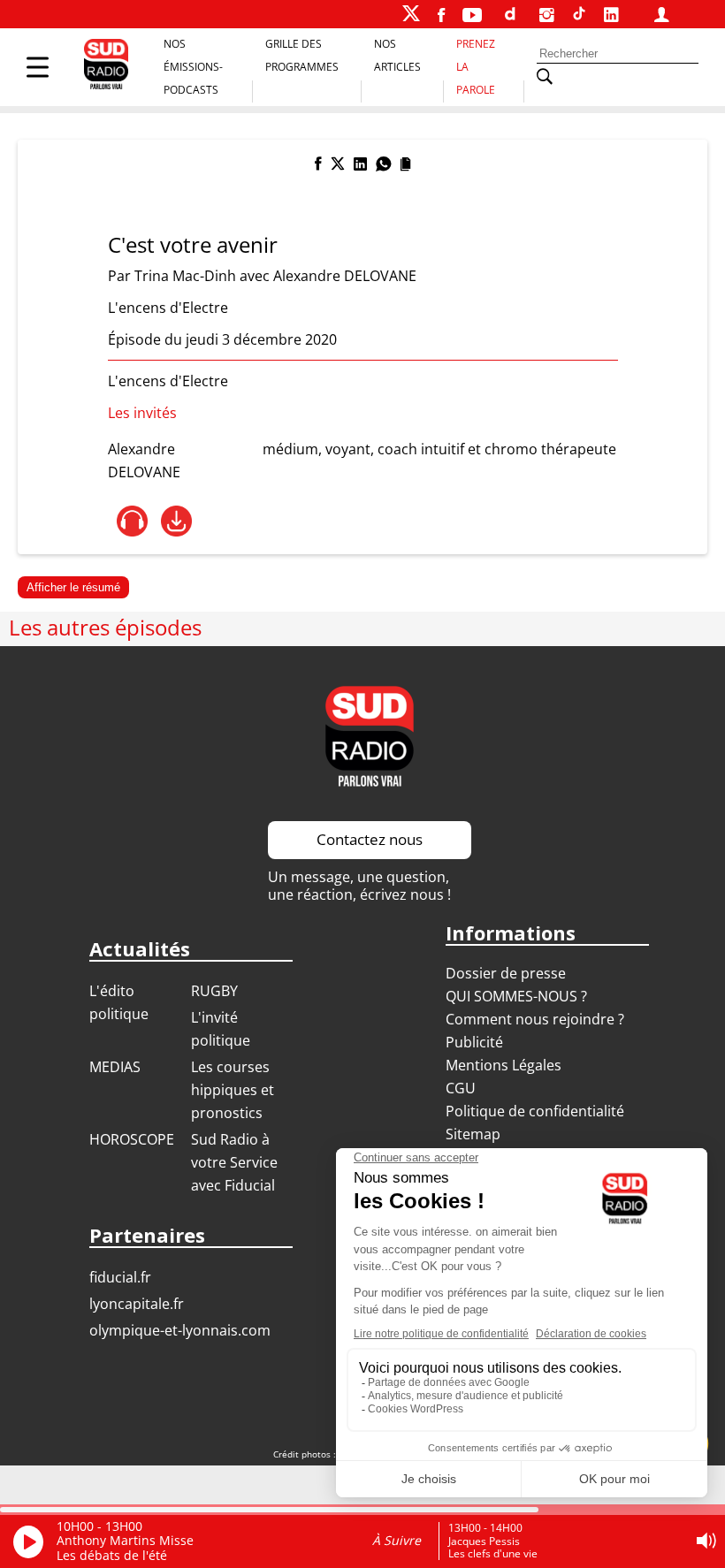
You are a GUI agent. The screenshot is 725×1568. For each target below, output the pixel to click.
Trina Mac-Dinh (185, 275)
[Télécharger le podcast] (176, 521)
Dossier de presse (506, 973)
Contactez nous (370, 839)
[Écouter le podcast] (132, 521)
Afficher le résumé (73, 587)
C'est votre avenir (193, 244)
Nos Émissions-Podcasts (193, 66)
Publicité (474, 1042)
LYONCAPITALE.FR (136, 1303)
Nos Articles (397, 55)
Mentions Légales (503, 1065)
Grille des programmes (302, 55)
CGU (461, 1088)
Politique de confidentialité (535, 1111)
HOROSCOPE (131, 1139)
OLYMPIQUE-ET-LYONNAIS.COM (180, 1330)
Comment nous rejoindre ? (537, 1019)
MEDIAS (115, 1067)
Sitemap (473, 1134)
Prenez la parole (475, 66)
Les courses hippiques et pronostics (232, 1090)
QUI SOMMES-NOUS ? (516, 996)
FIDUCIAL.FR (120, 1277)
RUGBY (214, 991)
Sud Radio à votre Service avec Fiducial (234, 1162)
